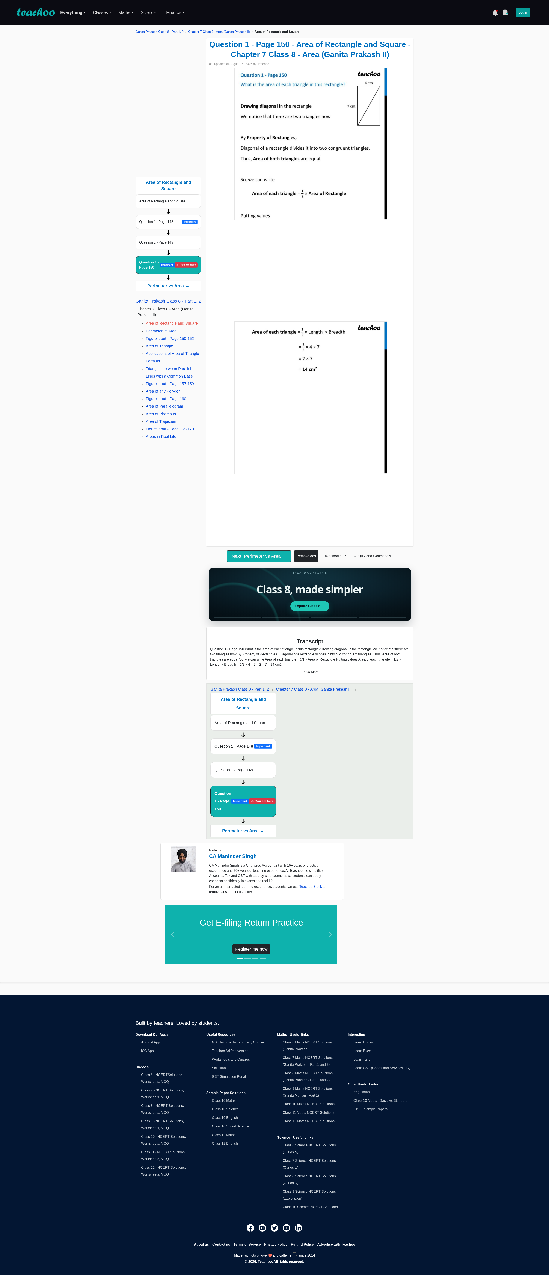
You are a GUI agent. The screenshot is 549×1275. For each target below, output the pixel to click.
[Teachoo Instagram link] (263, 1228)
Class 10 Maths (223, 1100)
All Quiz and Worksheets (372, 556)
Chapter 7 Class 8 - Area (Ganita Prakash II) (219, 31)
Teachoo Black (310, 886)
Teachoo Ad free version (230, 1051)
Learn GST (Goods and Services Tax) (381, 1068)
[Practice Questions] (505, 12)
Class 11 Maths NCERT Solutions (308, 1112)
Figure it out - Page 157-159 (170, 384)
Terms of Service (247, 1244)
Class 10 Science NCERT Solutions (310, 1207)
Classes (100, 12)
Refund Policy (302, 1244)
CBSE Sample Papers (370, 1109)
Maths (124, 12)
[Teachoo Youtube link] (287, 1228)
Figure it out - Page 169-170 (170, 429)
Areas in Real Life (161, 436)
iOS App (147, 1051)
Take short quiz (334, 556)
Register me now (251, 949)
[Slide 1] (240, 958)
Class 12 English (225, 1143)
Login (523, 12)
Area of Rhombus (161, 414)
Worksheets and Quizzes (231, 1059)
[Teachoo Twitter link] (275, 1228)
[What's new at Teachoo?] (495, 12)
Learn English (364, 1042)
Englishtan (361, 1092)
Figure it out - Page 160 (166, 399)
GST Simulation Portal (229, 1076)
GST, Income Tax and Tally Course (238, 1042)
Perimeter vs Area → (168, 285)
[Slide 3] (255, 958)
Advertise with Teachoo (336, 1244)
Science (148, 12)
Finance (173, 12)
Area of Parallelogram (164, 406)
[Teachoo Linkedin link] (298, 1228)
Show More (310, 672)
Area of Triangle (159, 346)
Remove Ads (306, 556)
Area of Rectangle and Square (162, 201)
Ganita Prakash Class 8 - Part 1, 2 (160, 31)
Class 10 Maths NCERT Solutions (309, 1104)
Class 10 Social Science (230, 1126)
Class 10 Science (225, 1109)
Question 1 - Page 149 (156, 242)
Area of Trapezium (161, 421)
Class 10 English (225, 1118)
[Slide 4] (263, 958)
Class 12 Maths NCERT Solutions (309, 1121)
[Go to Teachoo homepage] (36, 12)
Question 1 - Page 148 (167, 222)
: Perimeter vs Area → (259, 556)
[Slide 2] (247, 958)
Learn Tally (361, 1059)
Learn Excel (362, 1051)
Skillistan (219, 1068)
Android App (150, 1042)
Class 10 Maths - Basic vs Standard (380, 1100)
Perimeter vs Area (161, 331)
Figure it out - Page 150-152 (170, 338)
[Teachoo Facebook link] (251, 1228)
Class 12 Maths (223, 1135)
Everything (71, 12)
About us (201, 1244)
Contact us (221, 1244)
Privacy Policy (275, 1244)
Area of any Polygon (163, 391)
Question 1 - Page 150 (167, 264)
